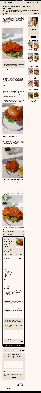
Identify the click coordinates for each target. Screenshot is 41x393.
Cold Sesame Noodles (30, 62)
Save (6, 254)
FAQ (4, 66)
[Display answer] (23, 231)
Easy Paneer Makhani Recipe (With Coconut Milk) (36, 89)
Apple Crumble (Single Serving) (35, 77)
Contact (36, 2)
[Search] (38, 2)
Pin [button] (11, 254)
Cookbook (33, 2)
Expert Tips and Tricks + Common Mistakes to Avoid (10, 65)
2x (21, 258)
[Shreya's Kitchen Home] (7, 2)
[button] (4, 238)
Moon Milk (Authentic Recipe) (30, 89)
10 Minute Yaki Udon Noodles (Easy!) (35, 101)
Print (21, 254)
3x (22, 258)
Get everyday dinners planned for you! (20, 0)
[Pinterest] (36, 389)
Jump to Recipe (36, 13)
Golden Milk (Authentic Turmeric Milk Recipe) (36, 62)
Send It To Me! (22, 350)
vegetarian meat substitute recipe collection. (17, 227)
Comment (16, 254)
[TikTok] (38, 389)
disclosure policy (12, 15)
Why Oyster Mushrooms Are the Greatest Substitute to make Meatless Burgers (14, 64)
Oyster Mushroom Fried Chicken (31, 77)
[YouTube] (35, 389)
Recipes (28, 2)
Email (14, 340)
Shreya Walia (6, 13)
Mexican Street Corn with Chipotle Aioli (31, 101)
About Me (31, 2)
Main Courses (5, 4)
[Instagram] (34, 389)
